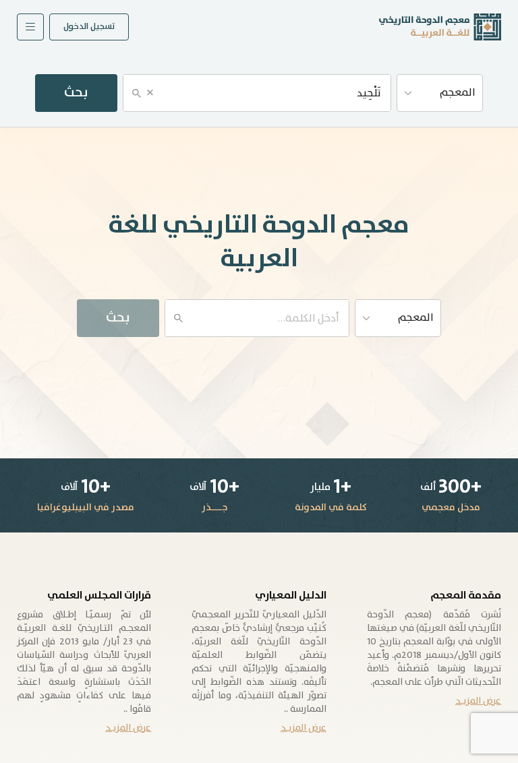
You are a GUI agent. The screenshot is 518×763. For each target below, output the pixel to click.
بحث (76, 92)
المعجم (458, 92)
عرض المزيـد (478, 701)
